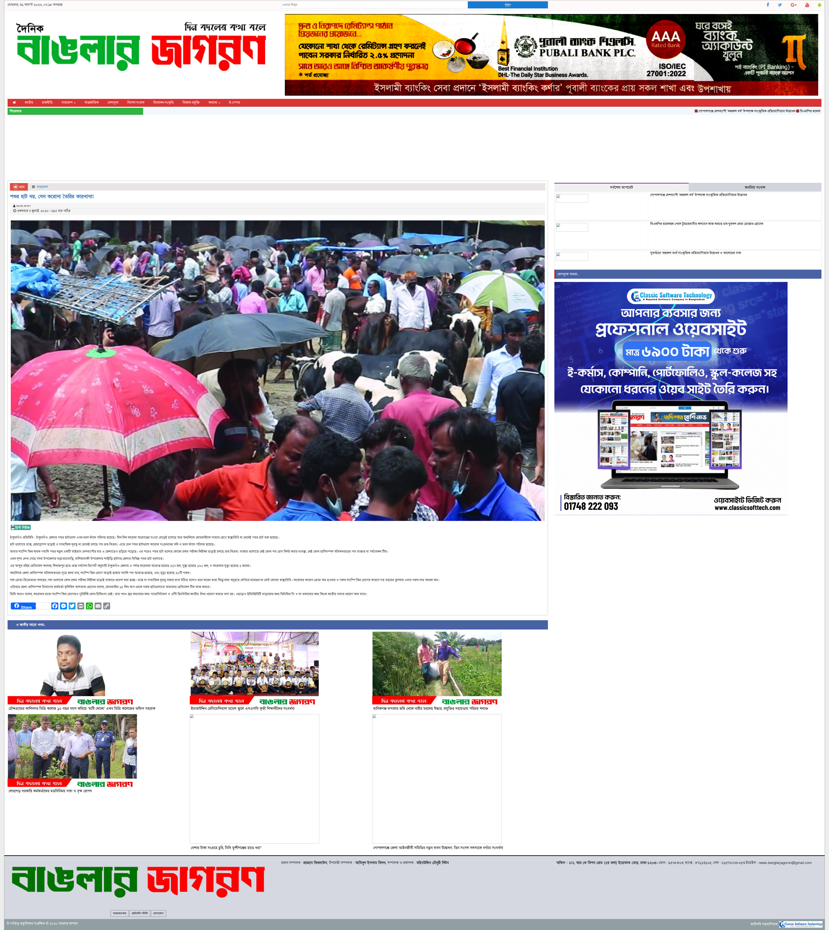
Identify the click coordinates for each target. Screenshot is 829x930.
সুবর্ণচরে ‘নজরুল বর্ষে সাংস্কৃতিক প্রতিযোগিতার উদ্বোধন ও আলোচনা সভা (695, 253)
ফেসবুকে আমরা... (568, 274)
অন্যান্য (213, 102)
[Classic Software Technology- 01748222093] (801, 924)
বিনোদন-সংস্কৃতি (163, 102)
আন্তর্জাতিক (91, 102)
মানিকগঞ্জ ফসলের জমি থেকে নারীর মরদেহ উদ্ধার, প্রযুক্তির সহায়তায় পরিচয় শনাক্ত (430, 708)
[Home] (14, 102)
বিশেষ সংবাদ (135, 102)
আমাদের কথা (119, 913)
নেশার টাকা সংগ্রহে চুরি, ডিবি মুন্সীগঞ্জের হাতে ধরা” (226, 847)
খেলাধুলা (113, 102)
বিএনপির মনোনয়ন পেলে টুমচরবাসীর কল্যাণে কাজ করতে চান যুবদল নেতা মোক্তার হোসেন (742, 111)
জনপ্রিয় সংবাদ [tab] (755, 187)
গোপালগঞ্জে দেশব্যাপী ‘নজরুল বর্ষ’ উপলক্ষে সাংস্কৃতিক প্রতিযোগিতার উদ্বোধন (632, 111)
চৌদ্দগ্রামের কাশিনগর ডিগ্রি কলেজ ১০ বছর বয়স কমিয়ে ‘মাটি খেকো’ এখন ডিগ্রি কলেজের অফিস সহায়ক (82, 708)
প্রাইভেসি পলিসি (140, 913)
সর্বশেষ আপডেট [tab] (621, 187)
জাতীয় (29, 102)
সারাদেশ (67, 102)
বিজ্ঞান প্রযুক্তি (191, 102)
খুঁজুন (508, 5)
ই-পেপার (234, 102)
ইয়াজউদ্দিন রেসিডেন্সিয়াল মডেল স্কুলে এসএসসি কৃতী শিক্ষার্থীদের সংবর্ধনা (242, 708)
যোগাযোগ (158, 913)
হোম (21, 187)
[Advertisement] (414, 148)
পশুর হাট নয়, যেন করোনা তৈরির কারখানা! (52, 196)
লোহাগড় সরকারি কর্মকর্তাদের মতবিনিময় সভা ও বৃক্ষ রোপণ (50, 791)
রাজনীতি (47, 102)
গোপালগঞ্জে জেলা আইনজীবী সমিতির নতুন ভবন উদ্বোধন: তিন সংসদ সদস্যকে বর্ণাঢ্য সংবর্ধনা (438, 847)
